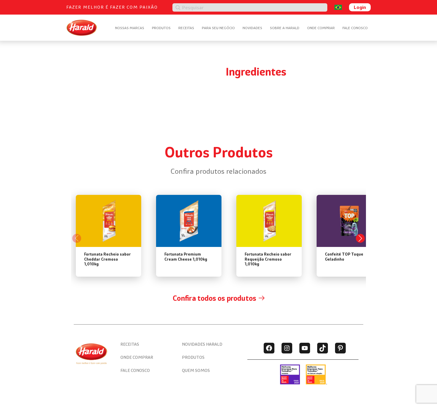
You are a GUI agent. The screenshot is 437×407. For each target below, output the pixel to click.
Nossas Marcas (129, 28)
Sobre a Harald (284, 28)
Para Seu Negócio (218, 28)
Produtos (161, 28)
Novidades (252, 28)
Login (360, 7)
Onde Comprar (321, 28)
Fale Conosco (355, 28)
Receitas (186, 28)
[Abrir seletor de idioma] (338, 7)
